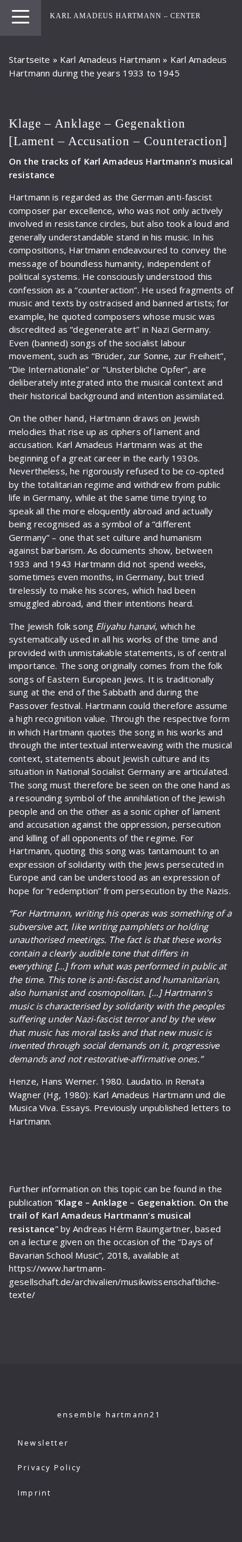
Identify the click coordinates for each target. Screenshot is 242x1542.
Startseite (30, 59)
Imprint (34, 1493)
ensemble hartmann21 (109, 1415)
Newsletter (43, 1443)
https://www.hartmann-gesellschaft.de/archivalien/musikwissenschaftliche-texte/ (114, 1281)
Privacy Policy (50, 1468)
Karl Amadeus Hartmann (110, 59)
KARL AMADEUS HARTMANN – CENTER (125, 16)
